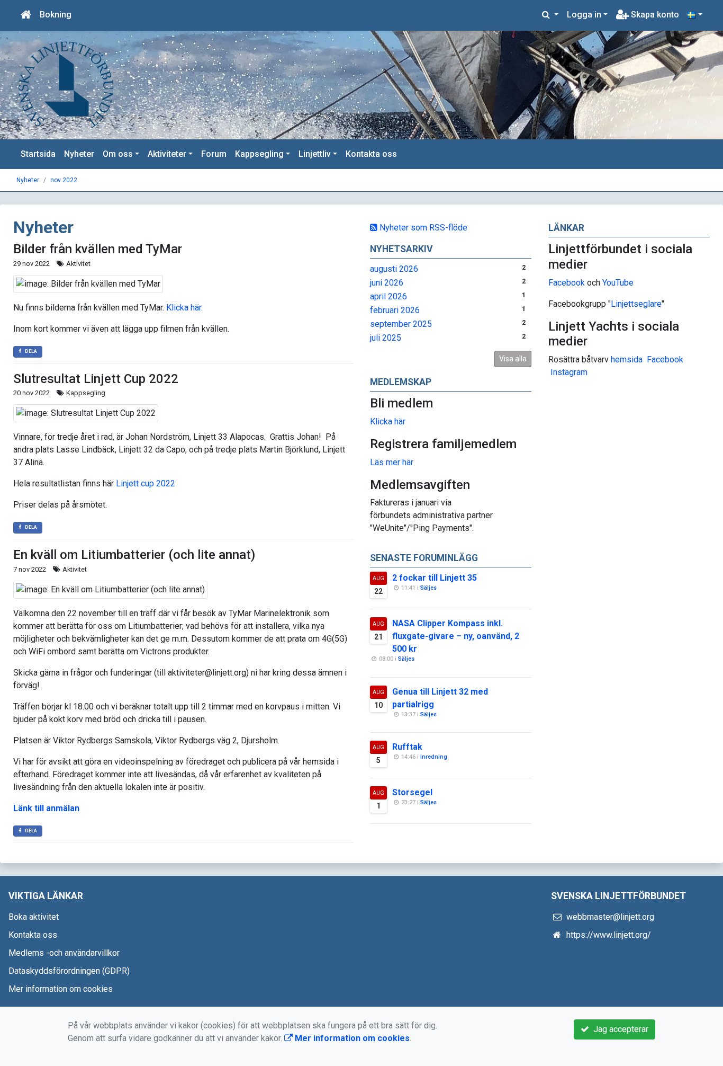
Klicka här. (184, 308)
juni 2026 (386, 283)
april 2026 (388, 296)
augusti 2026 (394, 269)
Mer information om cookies (60, 989)
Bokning (55, 15)
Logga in (584, 15)
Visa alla (513, 358)
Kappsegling (259, 154)
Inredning (433, 756)
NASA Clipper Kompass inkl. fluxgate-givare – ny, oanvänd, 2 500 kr (455, 636)
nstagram (570, 372)
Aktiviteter (167, 154)
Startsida (38, 154)
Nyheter (79, 154)
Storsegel (412, 792)
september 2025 (401, 324)
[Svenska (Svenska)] (695, 14)
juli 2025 (385, 338)
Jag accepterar (618, 1029)
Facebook (566, 283)
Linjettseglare (636, 304)
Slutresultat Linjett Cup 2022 (95, 378)
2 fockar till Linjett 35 (434, 578)
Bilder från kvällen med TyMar (97, 249)
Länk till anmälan (46, 808)
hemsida (627, 359)
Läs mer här (391, 462)
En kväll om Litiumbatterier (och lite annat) (134, 554)
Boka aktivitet (33, 917)
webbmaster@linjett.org (610, 917)
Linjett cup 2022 (145, 483)
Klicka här (387, 421)
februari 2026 (395, 310)
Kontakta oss (371, 154)
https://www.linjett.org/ (608, 935)
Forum (214, 154)
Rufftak (407, 747)
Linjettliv (315, 154)
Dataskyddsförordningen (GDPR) (69, 971)
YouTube (618, 283)
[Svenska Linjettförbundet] (66, 84)
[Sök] (550, 14)
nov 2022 (63, 180)
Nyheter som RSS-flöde (422, 228)
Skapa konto (654, 15)
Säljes (428, 587)
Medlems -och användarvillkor (64, 953)
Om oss (118, 154)
